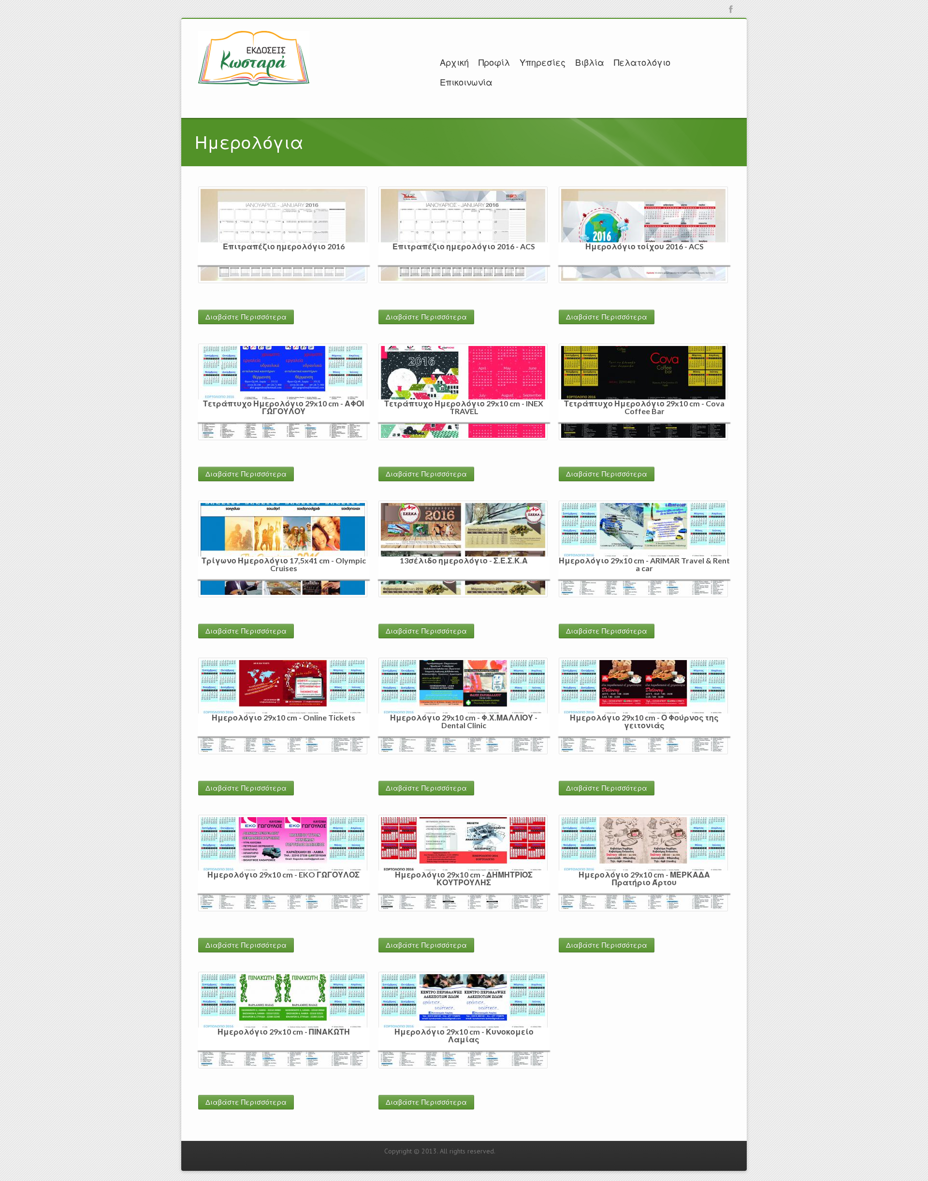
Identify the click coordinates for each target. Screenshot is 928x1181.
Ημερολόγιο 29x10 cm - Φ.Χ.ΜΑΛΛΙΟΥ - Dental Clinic (463, 720)
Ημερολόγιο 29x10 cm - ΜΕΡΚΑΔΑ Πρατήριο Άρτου (644, 877)
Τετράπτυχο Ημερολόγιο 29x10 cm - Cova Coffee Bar (644, 406)
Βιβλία (589, 62)
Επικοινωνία (466, 82)
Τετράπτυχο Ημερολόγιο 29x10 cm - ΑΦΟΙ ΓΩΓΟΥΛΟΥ (283, 406)
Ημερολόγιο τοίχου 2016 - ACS (644, 245)
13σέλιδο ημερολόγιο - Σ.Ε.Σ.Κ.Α (464, 559)
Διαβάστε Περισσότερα (246, 317)
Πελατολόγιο (642, 62)
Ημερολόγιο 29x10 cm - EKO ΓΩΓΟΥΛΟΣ (283, 874)
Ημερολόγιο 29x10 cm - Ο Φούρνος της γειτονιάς (644, 720)
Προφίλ (494, 62)
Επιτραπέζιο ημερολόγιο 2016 (284, 245)
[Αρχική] (253, 57)
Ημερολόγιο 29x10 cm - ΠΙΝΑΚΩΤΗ (284, 1031)
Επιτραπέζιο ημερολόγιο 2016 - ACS (463, 245)
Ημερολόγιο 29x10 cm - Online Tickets (283, 716)
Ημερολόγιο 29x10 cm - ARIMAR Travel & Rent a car (644, 563)
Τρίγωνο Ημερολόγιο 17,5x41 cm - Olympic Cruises (284, 563)
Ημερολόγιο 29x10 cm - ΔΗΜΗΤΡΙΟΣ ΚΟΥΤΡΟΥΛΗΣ (464, 877)
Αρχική (454, 62)
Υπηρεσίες (543, 62)
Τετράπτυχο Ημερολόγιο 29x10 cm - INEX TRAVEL (463, 406)
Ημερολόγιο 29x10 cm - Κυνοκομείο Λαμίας (464, 1034)
